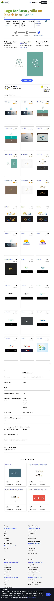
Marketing (6, 540)
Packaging (6, 538)
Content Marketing (32, 530)
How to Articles (8, 587)
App (5, 550)
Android (36, 584)
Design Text (7, 382)
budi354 (23, 233)
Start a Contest (27, 80)
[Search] (30, 2)
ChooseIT (39, 312)
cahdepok (39, 338)
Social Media (31, 535)
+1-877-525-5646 (36, 2)
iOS (30, 584)
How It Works (7, 579)
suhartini (23, 259)
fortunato (39, 154)
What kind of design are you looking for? (13, 419)
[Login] (48, 2)
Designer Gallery (32, 548)
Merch (5, 535)
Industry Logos (31, 550)
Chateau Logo (8, 464)
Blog (5, 584)
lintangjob (7, 102)
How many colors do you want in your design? (13, 441)
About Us (6, 564)
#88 (16, 86)
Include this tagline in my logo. (11, 393)
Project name (7, 377)
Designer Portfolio (32, 553)
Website (6, 548)
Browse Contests (32, 546)
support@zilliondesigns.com (35, 582)
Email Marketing (32, 538)
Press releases (7, 569)
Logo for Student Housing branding (14, 489)
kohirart (39, 180)
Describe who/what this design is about (12, 399)
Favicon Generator (32, 569)
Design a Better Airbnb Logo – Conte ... (38, 489)
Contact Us (7, 572)
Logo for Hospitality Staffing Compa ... (38, 464)
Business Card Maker (33, 567)
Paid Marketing (31, 533)
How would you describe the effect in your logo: (13, 428)
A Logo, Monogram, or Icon (38, 23)
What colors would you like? (11, 434)
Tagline (6, 388)
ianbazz (23, 312)
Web (5, 533)
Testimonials (7, 567)
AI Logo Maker (31, 564)
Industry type (7, 412)
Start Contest (44, 2)
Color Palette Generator (34, 572)
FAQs (5, 582)
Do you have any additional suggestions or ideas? (11, 448)
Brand (5, 530)
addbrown (7, 25)
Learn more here (31, 597)
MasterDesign (23, 47)
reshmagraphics (9, 259)
